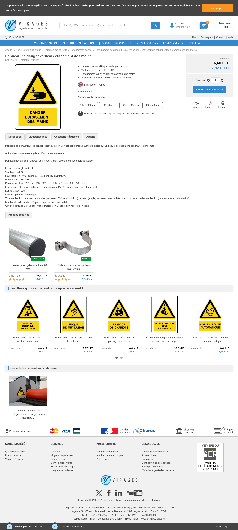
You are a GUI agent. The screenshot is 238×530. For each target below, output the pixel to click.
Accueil (9, 49)
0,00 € (227, 27)
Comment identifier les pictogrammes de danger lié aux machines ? (28, 414)
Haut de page (221, 526)
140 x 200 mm (88, 105)
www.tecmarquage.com (153, 518)
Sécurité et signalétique (28, 49)
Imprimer (223, 107)
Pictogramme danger (81, 49)
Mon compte (177, 23)
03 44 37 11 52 (16, 37)
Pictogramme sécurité (55, 49)
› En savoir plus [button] (20, 10)
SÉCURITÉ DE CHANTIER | (118, 43)
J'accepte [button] (217, 8)
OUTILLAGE (195, 43)
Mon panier (225, 23)
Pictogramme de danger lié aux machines (117, 49)
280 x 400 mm (131, 105)
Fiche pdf (210, 107)
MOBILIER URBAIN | (148, 43)
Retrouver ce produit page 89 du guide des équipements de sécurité (120, 113)
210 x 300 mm (109, 105)
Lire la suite (86, 91)
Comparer (197, 107)
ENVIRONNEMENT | (174, 43)
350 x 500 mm (152, 105)
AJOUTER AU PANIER (209, 89)
